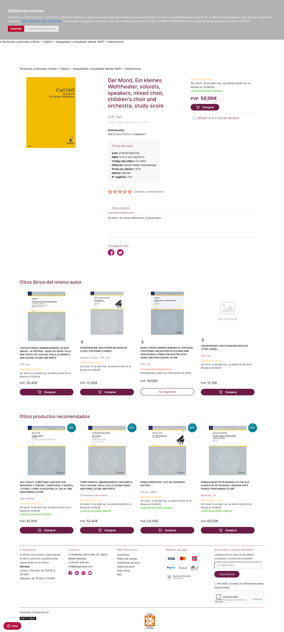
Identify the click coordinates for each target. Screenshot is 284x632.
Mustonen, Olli (208, 495)
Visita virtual (123, 570)
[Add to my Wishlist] (194, 118)
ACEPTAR (16, 28)
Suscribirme (227, 574)
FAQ (119, 574)
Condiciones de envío (128, 562)
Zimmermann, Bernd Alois (93, 495)
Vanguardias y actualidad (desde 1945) (79, 41)
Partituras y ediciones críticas (20, 41)
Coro (118, 134)
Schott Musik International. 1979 (128, 122)
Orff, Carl (24, 364)
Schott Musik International (140, 165)
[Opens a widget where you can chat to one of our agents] (12, 626)
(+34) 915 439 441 (78, 562)
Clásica (47, 41)
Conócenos (123, 554)
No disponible (167, 391)
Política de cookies (127, 558)
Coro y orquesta (133, 134)
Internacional (115, 41)
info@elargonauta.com (80, 566)
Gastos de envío (125, 566)
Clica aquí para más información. (42, 21)
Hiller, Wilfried (27, 498)
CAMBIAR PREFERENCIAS (41, 28)
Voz (110, 134)
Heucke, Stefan (149, 492)
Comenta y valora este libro (149, 191)
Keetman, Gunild (89, 357)
